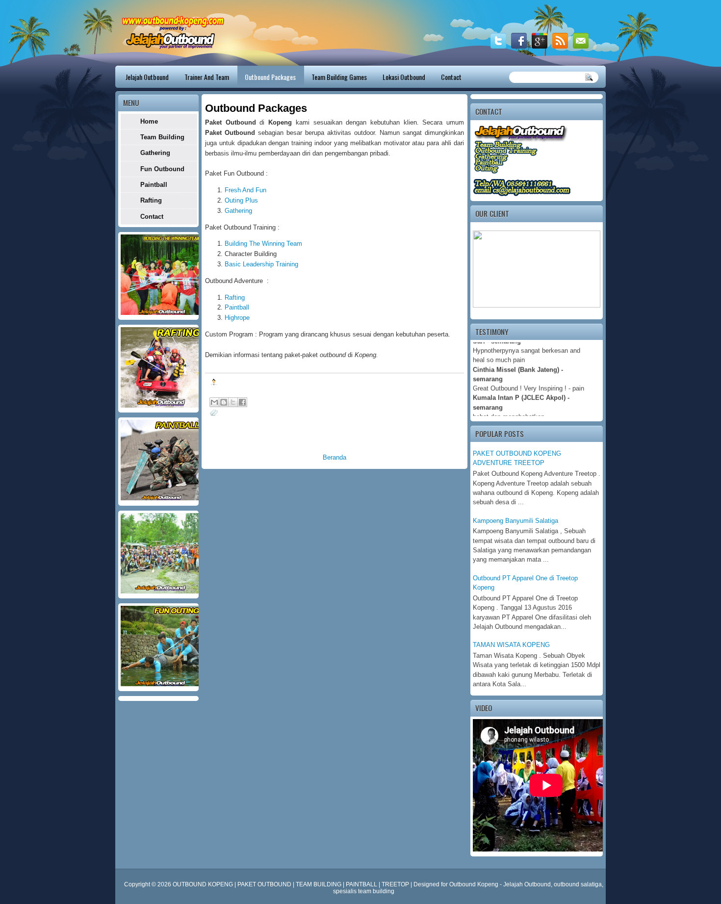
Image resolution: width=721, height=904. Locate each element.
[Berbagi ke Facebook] (242, 402)
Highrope (237, 317)
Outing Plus (241, 200)
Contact (451, 77)
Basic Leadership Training (261, 264)
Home (149, 121)
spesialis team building (363, 891)
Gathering (238, 210)
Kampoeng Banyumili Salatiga (515, 520)
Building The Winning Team (263, 243)
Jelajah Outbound (147, 77)
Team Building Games (339, 77)
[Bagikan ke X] (233, 402)
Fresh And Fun (245, 190)
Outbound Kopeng (473, 884)
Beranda (334, 457)
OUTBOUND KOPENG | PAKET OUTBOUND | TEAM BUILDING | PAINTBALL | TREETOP (292, 884)
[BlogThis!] (224, 402)
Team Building (162, 137)
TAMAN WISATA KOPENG (511, 644)
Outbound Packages (270, 77)
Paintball (237, 307)
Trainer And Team (206, 77)
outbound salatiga (578, 884)
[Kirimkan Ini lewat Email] (214, 402)
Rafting (235, 297)
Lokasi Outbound (404, 77)
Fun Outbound (162, 169)
